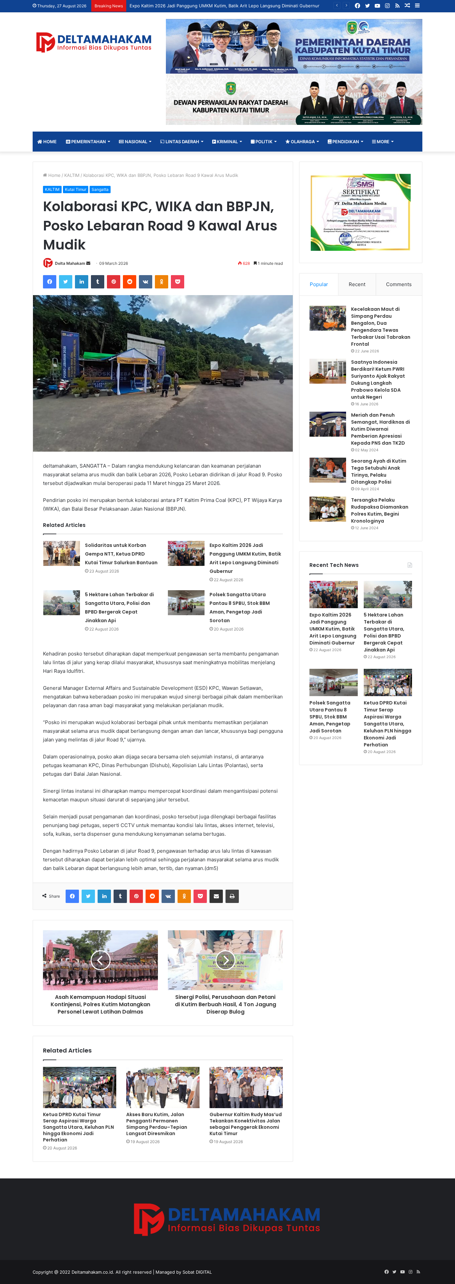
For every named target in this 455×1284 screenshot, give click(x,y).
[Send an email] (88, 263)
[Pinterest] (113, 281)
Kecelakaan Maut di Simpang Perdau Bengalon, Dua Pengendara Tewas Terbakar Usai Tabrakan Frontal (380, 326)
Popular (319, 284)
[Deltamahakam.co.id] (94, 42)
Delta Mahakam (70, 263)
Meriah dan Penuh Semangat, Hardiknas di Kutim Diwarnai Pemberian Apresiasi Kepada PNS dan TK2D (380, 429)
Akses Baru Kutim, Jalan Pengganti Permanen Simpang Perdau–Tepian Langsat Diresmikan (156, 1124)
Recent (357, 284)
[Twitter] (65, 281)
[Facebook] (49, 281)
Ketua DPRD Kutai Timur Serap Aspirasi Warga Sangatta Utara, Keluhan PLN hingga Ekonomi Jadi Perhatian (78, 1127)
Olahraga (302, 141)
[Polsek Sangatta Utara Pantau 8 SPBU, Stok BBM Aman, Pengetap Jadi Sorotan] (186, 602)
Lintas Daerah (182, 141)
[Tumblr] (97, 281)
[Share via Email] (216, 896)
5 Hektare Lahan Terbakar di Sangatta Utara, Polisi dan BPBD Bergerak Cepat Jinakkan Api (384, 632)
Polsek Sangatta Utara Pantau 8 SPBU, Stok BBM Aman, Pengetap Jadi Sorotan (329, 716)
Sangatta (100, 189)
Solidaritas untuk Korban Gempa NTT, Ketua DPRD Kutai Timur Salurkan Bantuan (121, 554)
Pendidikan (345, 141)
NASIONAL (135, 141)
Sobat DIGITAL (197, 1272)
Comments (399, 284)
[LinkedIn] (81, 281)
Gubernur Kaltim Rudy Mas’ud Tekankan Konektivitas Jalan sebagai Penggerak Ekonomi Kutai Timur (246, 1124)
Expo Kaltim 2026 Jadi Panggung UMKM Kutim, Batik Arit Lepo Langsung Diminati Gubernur (224, 5)
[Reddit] (129, 281)
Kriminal (227, 141)
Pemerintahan (88, 141)
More (382, 141)
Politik (263, 141)
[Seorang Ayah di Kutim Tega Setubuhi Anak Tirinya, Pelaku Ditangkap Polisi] (327, 470)
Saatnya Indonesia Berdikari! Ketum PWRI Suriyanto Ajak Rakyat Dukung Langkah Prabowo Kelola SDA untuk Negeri (378, 379)
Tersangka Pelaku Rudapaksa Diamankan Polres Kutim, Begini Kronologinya (379, 510)
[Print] (232, 896)
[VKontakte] (145, 281)
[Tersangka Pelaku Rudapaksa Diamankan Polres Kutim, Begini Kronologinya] (327, 509)
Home (49, 141)
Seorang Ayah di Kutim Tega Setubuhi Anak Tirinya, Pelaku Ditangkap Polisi (378, 471)
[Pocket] (177, 281)
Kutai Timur (75, 189)
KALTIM (72, 175)
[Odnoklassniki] (161, 281)
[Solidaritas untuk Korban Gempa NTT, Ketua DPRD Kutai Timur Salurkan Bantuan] (61, 553)
